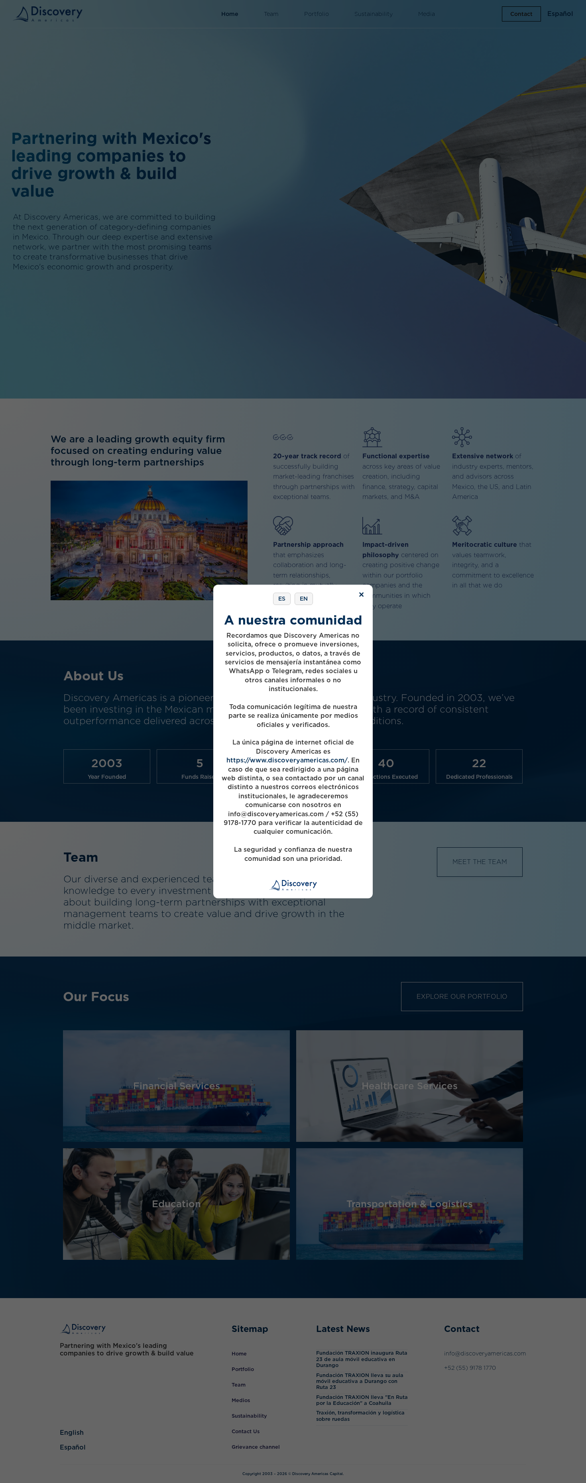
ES (281, 598)
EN (304, 598)
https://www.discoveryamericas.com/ (287, 760)
